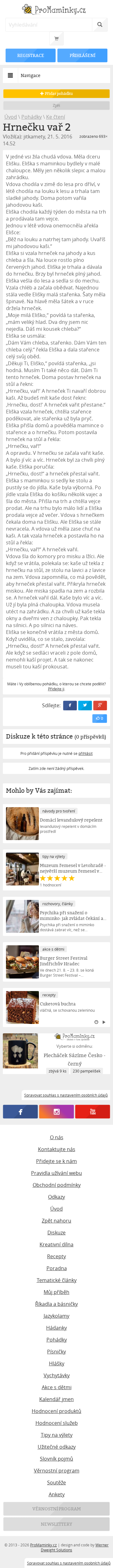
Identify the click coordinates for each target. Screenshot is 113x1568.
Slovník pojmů (56, 1458)
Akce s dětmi (57, 1387)
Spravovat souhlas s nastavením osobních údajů (68, 1562)
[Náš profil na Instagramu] (56, 1112)
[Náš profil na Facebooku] (20, 1112)
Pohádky (31, 116)
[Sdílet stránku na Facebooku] (70, 705)
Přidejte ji (56, 688)
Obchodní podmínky (57, 1184)
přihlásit (85, 753)
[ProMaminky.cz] (56, 10)
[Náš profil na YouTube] (92, 1112)
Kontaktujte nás (56, 1149)
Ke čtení (55, 116)
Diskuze (56, 1232)
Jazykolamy (56, 1315)
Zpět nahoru (56, 1220)
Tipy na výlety (57, 1434)
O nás (56, 1137)
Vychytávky (57, 1375)
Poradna (56, 1268)
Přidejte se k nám (56, 1161)
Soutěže (56, 1482)
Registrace (30, 55)
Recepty (56, 1256)
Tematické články (57, 1280)
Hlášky (56, 1363)
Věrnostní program (56, 1470)
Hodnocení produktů (56, 1411)
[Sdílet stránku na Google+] (100, 705)
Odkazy (56, 1196)
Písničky (56, 1351)
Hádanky (56, 1327)
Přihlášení (82, 55)
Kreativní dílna (56, 1244)
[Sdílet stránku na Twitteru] (85, 705)
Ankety (57, 1494)
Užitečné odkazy (57, 1446)
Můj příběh (56, 1292)
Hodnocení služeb (56, 1423)
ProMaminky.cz (43, 1544)
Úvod (10, 116)
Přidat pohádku (58, 93)
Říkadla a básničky (56, 1304)
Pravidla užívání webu (56, 1173)
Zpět (57, 105)
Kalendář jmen (56, 1399)
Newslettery (56, 1524)
